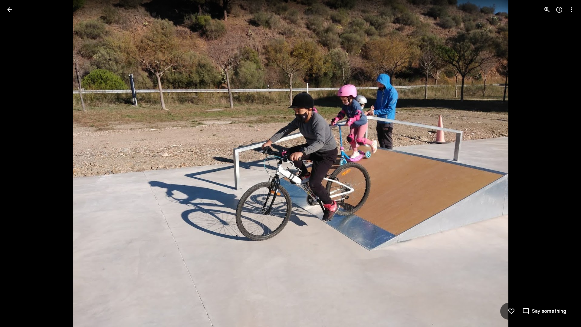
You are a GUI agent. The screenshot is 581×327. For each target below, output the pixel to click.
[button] (16, 163)
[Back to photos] (9, 9)
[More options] (571, 10)
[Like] (511, 311)
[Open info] (559, 10)
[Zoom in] (547, 10)
